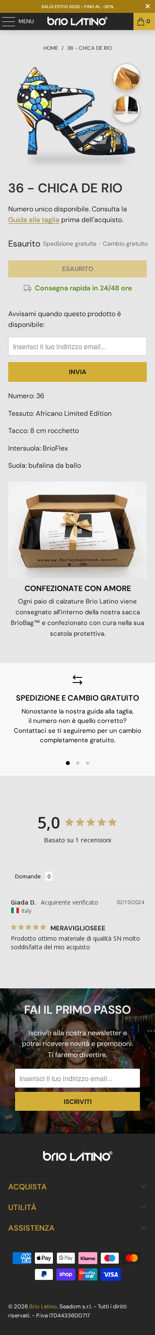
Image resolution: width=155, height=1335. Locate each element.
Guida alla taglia (33, 219)
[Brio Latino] (77, 21)
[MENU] (4, 21)
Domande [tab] (28, 876)
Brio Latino (43, 1306)
